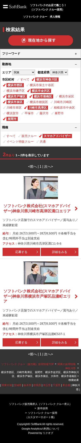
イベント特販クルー (20, 141)
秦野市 (59, 113)
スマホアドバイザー (57, 136)
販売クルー (29, 136)
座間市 (12, 119)
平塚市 (29, 113)
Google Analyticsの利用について (40, 428)
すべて (24, 79)
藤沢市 (44, 113)
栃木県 (27, 385)
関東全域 (7, 385)
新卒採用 (42, 408)
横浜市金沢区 (41, 90)
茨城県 (18, 385)
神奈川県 (70, 368)
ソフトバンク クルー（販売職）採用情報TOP (27, 364)
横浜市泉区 (15, 102)
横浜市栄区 (66, 96)
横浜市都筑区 (39, 102)
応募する (21, 252)
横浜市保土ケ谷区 (42, 85)
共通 (43, 141)
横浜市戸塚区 (17, 96)
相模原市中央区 (64, 107)
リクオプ (48, 433)
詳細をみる (59, 252)
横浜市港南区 (43, 96)
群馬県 (37, 385)
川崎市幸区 (14, 107)
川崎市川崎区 (63, 102)
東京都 (66, 385)
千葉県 (56, 385)
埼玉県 (47, 385)
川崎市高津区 (38, 107)
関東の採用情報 (66, 364)
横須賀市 (12, 113)
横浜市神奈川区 (46, 79)
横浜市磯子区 (15, 90)
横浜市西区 (15, 85)
